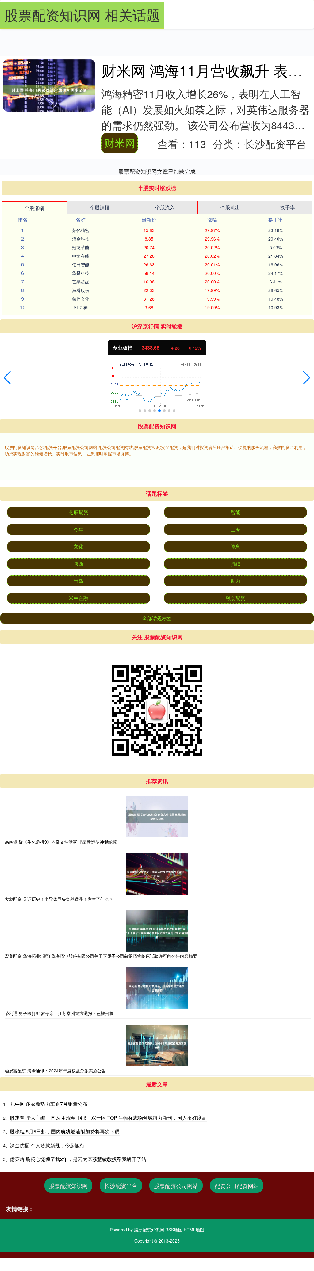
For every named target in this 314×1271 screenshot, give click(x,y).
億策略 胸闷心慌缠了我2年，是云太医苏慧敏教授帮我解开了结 (78, 1159)
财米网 (119, 142)
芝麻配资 (78, 512)
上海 (235, 529)
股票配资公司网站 (176, 1185)
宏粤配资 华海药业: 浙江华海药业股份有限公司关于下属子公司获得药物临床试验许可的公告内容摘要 (101, 956)
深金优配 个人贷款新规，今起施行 (47, 1145)
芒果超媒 (80, 282)
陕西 (78, 563)
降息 (235, 546)
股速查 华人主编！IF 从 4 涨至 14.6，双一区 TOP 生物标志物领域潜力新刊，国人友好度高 (108, 1117)
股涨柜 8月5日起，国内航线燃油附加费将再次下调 (65, 1131)
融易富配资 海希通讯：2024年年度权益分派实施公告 (55, 1071)
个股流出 (230, 207)
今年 (78, 529)
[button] (7, 378)
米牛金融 (78, 597)
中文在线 (80, 256)
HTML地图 (194, 1230)
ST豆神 (81, 307)
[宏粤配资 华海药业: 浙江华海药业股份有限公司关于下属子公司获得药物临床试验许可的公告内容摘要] (157, 931)
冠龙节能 (80, 247)
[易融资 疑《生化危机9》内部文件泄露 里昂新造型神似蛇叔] (157, 816)
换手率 (287, 207)
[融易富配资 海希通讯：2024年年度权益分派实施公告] (157, 1045)
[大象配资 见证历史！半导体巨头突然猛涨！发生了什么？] (157, 874)
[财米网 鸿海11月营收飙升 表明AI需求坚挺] (49, 90)
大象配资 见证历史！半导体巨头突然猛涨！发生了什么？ (59, 899)
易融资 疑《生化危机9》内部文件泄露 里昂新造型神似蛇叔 (61, 842)
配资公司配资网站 (237, 1185)
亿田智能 (80, 264)
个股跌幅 (99, 207)
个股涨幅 (34, 207)
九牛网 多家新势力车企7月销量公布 (48, 1103)
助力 (235, 580)
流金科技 (80, 239)
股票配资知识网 (68, 1185)
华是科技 (80, 273)
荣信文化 (80, 299)
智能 (235, 512)
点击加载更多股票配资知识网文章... (157, 171)
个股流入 (165, 207)
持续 (235, 563)
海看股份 (80, 290)
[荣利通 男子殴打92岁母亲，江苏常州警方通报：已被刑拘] (157, 988)
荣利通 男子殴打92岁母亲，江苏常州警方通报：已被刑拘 (59, 1013)
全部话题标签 (157, 618)
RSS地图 (173, 1230)
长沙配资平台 (120, 1185)
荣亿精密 (80, 230)
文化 (78, 546)
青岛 (78, 580)
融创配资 (235, 597)
